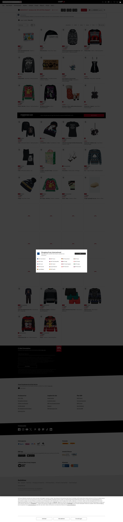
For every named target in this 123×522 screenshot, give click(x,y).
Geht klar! (44, 518)
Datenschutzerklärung (71, 504)
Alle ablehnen (61, 518)
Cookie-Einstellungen (32, 504)
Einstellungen (79, 518)
